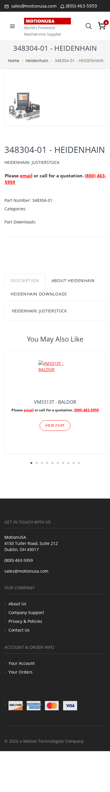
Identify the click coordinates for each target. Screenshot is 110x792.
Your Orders (21, 672)
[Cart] (102, 26)
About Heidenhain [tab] (73, 280)
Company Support (26, 612)
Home (13, 60)
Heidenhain (37, 60)
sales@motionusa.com (33, 6)
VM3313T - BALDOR (55, 402)
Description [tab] (25, 280)
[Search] (89, 25)
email (26, 176)
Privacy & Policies (25, 621)
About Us (17, 603)
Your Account (22, 663)
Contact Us (19, 630)
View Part (55, 425)
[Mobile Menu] (12, 26)
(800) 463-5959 (81, 6)
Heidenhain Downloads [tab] (39, 294)
